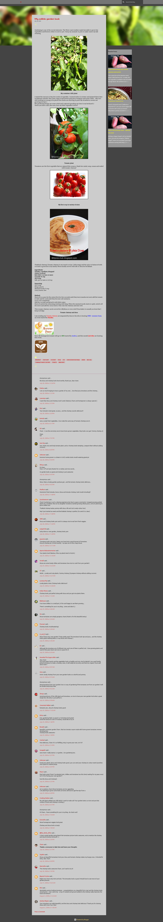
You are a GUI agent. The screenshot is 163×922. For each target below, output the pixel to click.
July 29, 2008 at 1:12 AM (47, 596)
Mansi (41, 772)
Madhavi (42, 489)
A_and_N (42, 634)
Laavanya (43, 398)
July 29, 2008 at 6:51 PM (47, 805)
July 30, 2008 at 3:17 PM (47, 849)
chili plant (46, 359)
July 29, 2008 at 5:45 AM (47, 641)
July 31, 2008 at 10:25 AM (47, 883)
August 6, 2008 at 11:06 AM (48, 907)
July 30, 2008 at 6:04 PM (47, 861)
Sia (41, 614)
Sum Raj (42, 443)
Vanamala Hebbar (45, 705)
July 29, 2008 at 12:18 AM (47, 555)
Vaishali (42, 740)
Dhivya (42, 465)
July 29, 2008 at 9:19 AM (47, 677)
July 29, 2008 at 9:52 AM (47, 689)
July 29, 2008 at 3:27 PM (47, 755)
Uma (41, 672)
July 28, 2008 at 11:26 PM (47, 524)
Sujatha (42, 854)
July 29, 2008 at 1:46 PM (47, 722)
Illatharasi (43, 601)
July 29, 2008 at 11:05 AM (47, 710)
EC (40, 646)
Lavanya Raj (43, 581)
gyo (64, 359)
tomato (54, 362)
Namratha (43, 866)
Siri (41, 428)
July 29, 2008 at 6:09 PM (47, 793)
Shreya (42, 693)
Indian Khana (44, 591)
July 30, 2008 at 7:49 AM (47, 828)
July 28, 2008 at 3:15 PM (47, 403)
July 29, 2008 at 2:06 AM (47, 609)
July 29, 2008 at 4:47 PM (47, 767)
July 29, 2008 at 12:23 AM (47, 566)
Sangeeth (42, 750)
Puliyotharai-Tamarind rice (115, 101)
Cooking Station (45, 798)
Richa (41, 715)
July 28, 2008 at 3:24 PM (47, 413)
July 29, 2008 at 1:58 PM (47, 735)
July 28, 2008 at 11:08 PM (47, 494)
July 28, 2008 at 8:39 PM (47, 450)
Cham (41, 844)
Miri (41, 888)
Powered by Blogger (82, 919)
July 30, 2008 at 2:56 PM (47, 839)
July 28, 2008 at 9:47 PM (47, 474)
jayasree (42, 539)
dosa (59, 359)
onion (83, 359)
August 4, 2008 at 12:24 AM (48, 896)
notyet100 (43, 529)
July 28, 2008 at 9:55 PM (47, 484)
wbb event (62, 362)
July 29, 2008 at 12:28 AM (47, 586)
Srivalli (42, 560)
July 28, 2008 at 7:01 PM (47, 438)
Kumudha (43, 820)
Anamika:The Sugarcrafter (48, 657)
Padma (42, 388)
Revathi (42, 727)
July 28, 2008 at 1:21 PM (47, 393)
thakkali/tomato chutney (42, 362)
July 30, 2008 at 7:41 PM (47, 871)
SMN (41, 519)
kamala (42, 418)
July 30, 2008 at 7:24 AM (47, 815)
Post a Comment (40, 911)
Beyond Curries (44, 876)
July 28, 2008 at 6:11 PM (47, 423)
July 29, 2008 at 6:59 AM (47, 652)
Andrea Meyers (44, 901)
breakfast (38, 359)
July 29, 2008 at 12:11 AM (47, 545)
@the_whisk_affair (45, 833)
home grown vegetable (73, 359)
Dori (41, 408)
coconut (53, 359)
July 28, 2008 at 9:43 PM (47, 460)
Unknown (43, 454)
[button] (36, 24)
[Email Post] (36, 358)
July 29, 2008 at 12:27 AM (47, 576)
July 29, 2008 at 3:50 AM (47, 619)
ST (40, 570)
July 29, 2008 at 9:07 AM (47, 667)
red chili (89, 359)
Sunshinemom (44, 499)
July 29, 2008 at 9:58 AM (47, 700)
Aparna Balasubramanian (47, 550)
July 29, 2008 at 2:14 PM (47, 745)
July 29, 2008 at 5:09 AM (47, 629)
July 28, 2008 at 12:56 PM (47, 383)
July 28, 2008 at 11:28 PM (47, 534)
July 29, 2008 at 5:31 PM (47, 781)
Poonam (42, 624)
